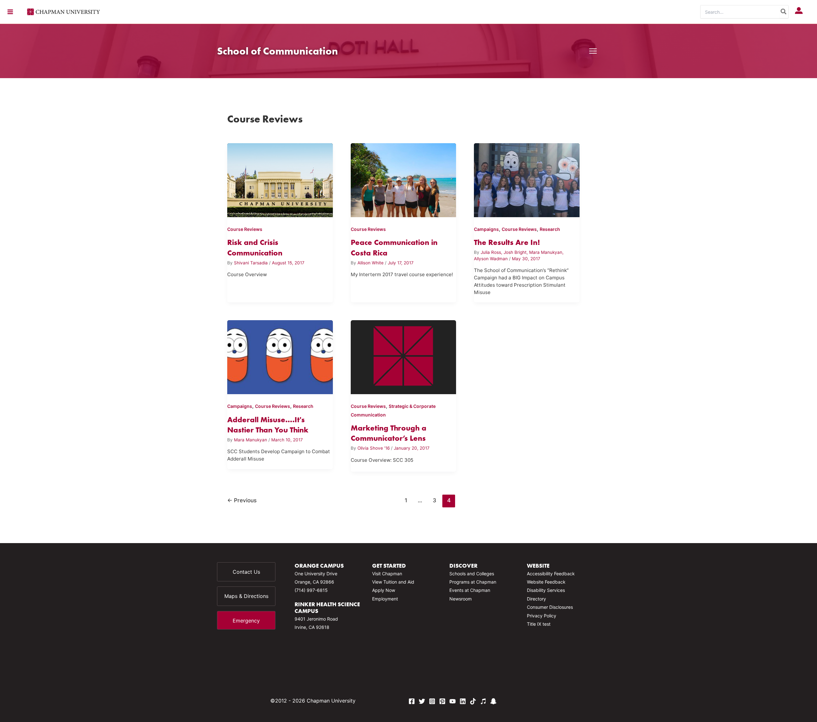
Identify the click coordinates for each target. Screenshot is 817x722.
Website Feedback (546, 582)
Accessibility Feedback (551, 573)
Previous (242, 500)
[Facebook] (411, 701)
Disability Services (546, 590)
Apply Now (383, 590)
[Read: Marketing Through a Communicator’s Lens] (403, 356)
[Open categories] (593, 51)
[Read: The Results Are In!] (526, 179)
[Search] (783, 11)
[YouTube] (452, 701)
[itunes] (483, 701)
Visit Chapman (387, 573)
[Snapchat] (493, 701)
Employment (385, 598)
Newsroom (460, 598)
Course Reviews (244, 229)
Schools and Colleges (471, 573)
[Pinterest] (442, 701)
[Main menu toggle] (10, 12)
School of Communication (277, 51)
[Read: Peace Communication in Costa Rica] (403, 179)
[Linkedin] (463, 701)
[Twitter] (422, 701)
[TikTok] (473, 701)
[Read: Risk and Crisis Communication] (280, 179)
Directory (536, 598)
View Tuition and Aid (393, 582)
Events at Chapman (469, 590)
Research (550, 229)
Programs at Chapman (472, 582)
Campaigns (486, 229)
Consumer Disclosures (550, 607)
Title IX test (539, 624)
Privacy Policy (541, 615)
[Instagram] (432, 701)
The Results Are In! (507, 242)
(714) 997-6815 (311, 590)
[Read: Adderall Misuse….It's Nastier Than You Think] (280, 356)
